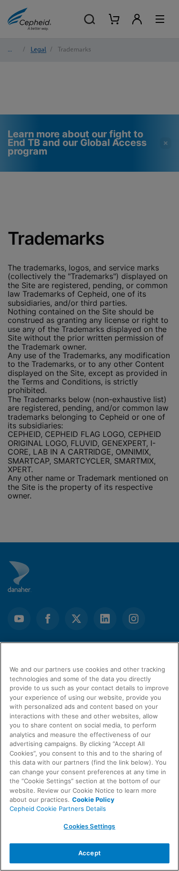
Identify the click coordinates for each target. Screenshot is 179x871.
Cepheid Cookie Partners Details (58, 808)
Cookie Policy (93, 799)
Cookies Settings (89, 826)
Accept (89, 853)
